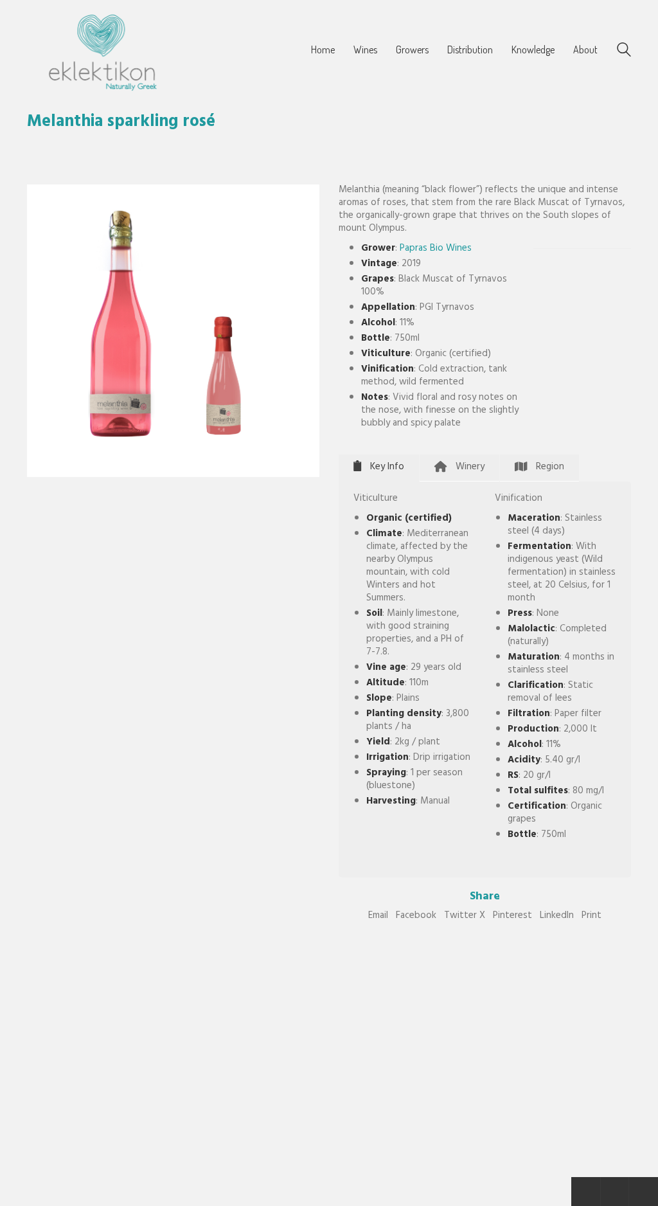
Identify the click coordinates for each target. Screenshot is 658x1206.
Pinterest (512, 916)
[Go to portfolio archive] (614, 1191)
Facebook (416, 916)
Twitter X (464, 916)
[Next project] (643, 1191)
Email (378, 916)
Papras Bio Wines (436, 249)
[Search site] (624, 52)
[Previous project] (585, 1191)
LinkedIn (557, 916)
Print (591, 916)
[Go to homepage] (101, 50)
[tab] (379, 468)
